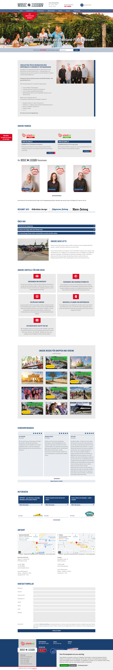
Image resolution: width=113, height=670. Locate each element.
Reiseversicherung (57, 643)
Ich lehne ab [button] (73, 665)
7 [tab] (59, 195)
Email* (19, 609)
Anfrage (69, 643)
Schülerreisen (40, 11)
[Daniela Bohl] (31, 178)
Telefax (19, 605)
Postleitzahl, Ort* (21, 598)
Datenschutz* (19, 624)
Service (60, 11)
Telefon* (19, 602)
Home (21, 11)
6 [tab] (58, 195)
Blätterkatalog (51, 11)
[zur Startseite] (30, 6)
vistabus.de (34, 668)
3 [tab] (56, 478)
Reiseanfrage (77, 11)
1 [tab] (52, 195)
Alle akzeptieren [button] (64, 665)
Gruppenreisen (29, 11)
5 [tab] (57, 195)
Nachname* (20, 588)
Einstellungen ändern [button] (83, 665)
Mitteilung (20, 612)
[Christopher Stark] (82, 178)
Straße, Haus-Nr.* (21, 595)
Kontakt (68, 11)
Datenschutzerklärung (44, 624)
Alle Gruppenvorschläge (44, 643)
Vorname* (20, 591)
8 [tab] (60, 195)
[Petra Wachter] (56, 178)
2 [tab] (53, 195)
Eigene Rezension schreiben (56, 481)
